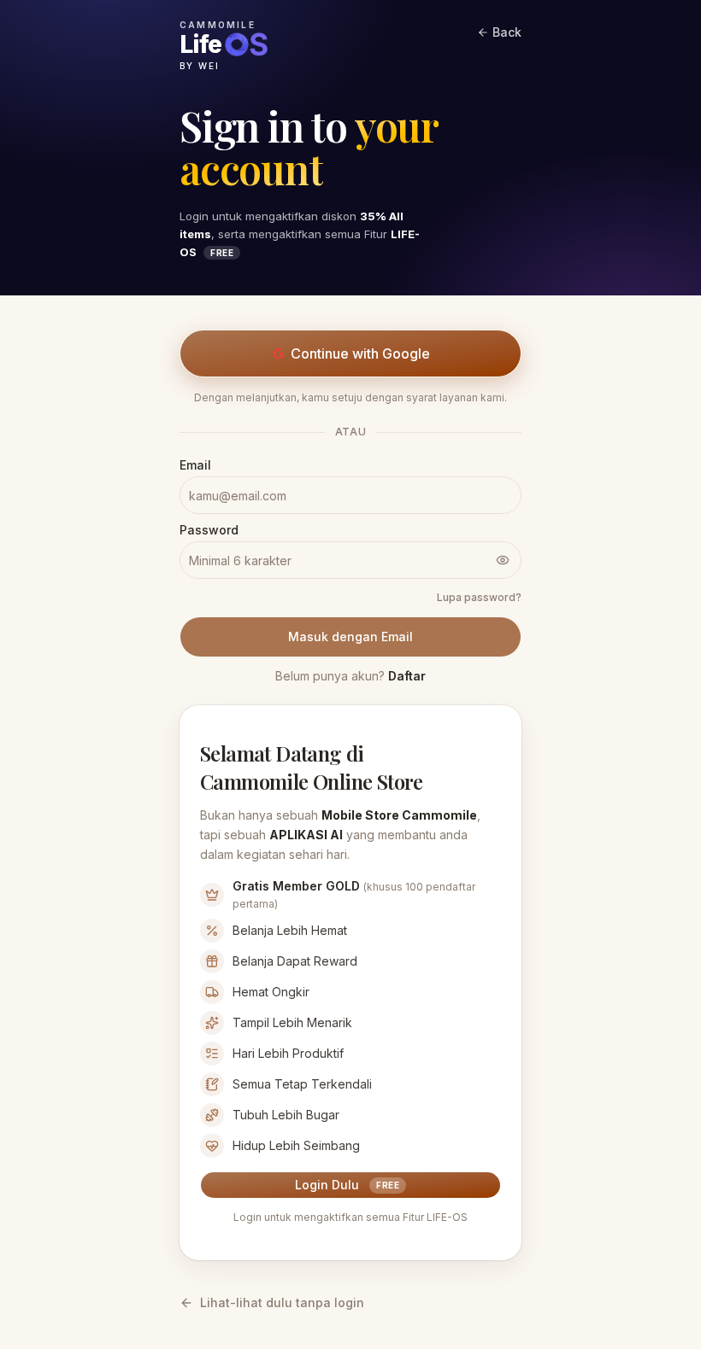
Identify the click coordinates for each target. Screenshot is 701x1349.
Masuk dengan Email (350, 636)
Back (506, 32)
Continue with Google (360, 353)
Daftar (407, 676)
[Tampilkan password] (502, 560)
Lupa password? (479, 597)
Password (209, 530)
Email (195, 465)
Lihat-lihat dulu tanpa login (282, 1302)
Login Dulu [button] (347, 1184)
